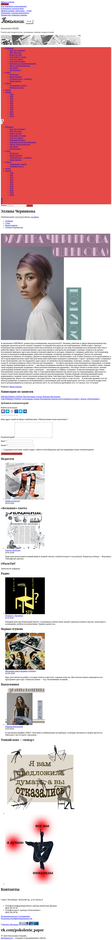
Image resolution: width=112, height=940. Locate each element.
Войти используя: (9, 408)
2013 (11, 101)
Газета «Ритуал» (13, 550)
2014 (11, 103)
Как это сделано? (17, 50)
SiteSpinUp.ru (7, 938)
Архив (8, 92)
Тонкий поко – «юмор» (21, 79)
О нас (7, 72)
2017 (11, 110)
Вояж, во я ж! (16, 55)
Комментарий (7, 437)
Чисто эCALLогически (20, 66)
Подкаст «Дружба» (14, 616)
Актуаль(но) (15, 70)
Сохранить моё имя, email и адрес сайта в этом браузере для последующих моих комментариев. (49, 450)
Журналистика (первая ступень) (20, 671)
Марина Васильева (14, 726)
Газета (8, 83)
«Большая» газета (18, 85)
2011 (11, 96)
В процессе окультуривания (23, 63)
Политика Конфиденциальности (16, 918)
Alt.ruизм (14, 68)
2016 (11, 107)
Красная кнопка (17, 61)
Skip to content (7, 2)
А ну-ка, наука (16, 59)
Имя (3, 441)
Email (4, 445)
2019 (11, 114)
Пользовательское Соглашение (15, 916)
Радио (8, 90)
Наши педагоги (12, 501)
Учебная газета (17, 88)
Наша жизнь (15, 81)
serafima (35, 217)
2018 (12, 112)
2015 (11, 105)
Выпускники (16, 77)
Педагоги (14, 74)
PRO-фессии (15, 53)
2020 (12, 116)
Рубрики (9, 48)
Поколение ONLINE (10, 28)
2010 (12, 94)
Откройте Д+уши (18, 57)
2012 (11, 99)
